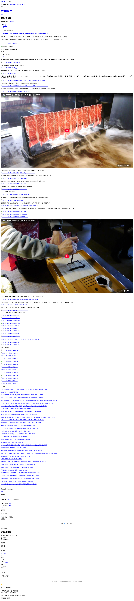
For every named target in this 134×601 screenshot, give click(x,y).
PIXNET (56, 581)
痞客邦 (8, 499)
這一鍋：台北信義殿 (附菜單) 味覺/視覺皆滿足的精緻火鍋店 (25, 33)
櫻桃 (2, 491)
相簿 (4, 24)
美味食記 (11, 503)
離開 (8, 598)
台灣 (10, 505)
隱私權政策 (75, 581)
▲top (2, 507)
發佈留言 (3, 518)
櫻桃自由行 (6, 11)
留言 (11, 499)
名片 (4, 27)
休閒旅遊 (12, 21)
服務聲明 (80, 581)
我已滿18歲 (3, 598)
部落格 (5, 26)
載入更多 (3, 510)
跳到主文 (3, 14)
